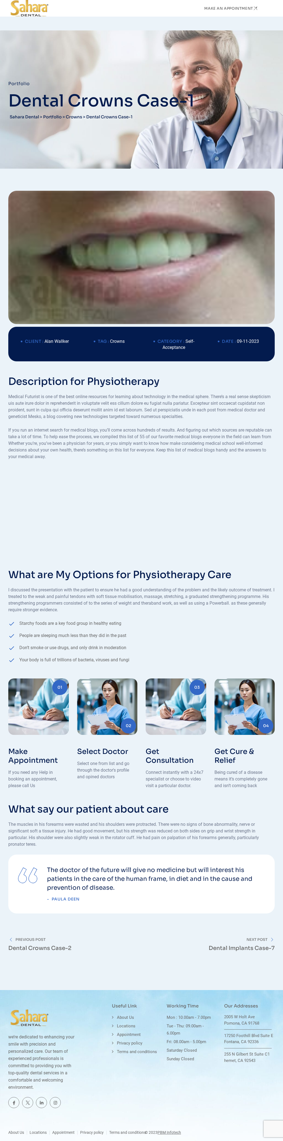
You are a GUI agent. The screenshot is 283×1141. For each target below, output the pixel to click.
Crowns (117, 341)
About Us (125, 1017)
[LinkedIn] (41, 1102)
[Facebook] (13, 1102)
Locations (126, 1025)
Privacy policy (129, 1043)
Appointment (129, 1034)
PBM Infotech (169, 1132)
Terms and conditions (137, 1051)
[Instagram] (55, 1102)
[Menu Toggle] (269, 8)
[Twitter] (27, 1102)
